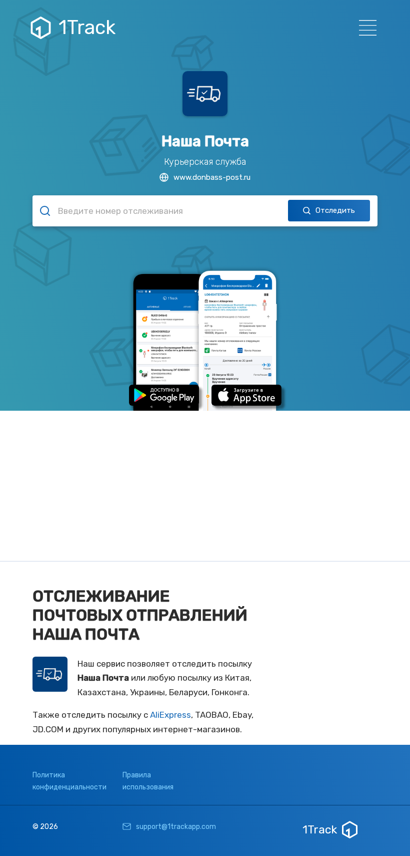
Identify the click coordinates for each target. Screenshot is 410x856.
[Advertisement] (205, 486)
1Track (87, 27)
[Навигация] (364, 28)
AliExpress (170, 715)
